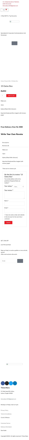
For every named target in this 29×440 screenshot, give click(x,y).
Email (6, 208)
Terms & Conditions (6, 414)
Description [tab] (5, 142)
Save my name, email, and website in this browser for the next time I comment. (14, 217)
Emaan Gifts (7, 81)
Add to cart (11, 95)
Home (2, 81)
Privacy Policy (4, 410)
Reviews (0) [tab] (5, 145)
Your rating (8, 186)
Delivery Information (6, 427)
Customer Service (5, 423)
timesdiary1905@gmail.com (8, 399)
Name (6, 201)
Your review (8, 190)
